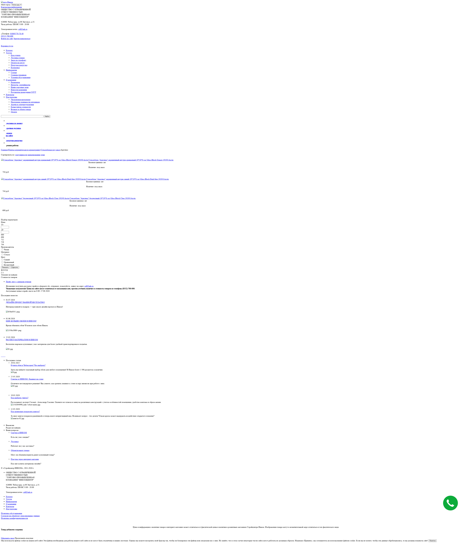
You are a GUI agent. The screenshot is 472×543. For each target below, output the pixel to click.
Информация (11, 70)
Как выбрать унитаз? (19, 398)
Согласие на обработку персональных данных (20, 516)
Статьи (14, 72)
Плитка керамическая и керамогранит (24, 150)
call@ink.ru (22, 29)
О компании (11, 80)
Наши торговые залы (20, 87)
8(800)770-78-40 (16, 33)
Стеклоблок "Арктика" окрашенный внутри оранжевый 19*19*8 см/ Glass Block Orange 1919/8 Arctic (131, 160)
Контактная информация (11, 7)
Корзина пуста (7, 46)
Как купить (15, 55)
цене (43, 155)
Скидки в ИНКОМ (19, 432)
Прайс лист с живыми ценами (18, 281)
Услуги (9, 53)
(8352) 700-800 (7, 36)
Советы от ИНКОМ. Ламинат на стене (27, 379)
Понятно (432, 541)
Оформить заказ (7, 538)
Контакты (10, 94)
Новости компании (19, 90)
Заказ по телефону (18, 60)
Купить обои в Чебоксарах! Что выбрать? (28, 365)
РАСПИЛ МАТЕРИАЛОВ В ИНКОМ (22, 340)
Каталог (9, 50)
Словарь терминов (18, 75)
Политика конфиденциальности (14, 518)
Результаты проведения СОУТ (23, 92)
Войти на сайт (7, 38)
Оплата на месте (18, 62)
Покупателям (11, 97)
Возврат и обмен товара (21, 109)
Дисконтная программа (20, 99)
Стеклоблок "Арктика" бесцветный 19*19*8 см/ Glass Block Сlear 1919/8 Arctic (103, 198)
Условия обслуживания (20, 77)
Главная (4, 150)
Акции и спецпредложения (22, 104)
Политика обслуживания (11, 513)
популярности (21, 155)
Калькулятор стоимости (21, 107)
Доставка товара (18, 58)
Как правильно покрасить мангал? (25, 411)
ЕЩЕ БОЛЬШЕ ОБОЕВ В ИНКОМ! (21, 321)
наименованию (34, 155)
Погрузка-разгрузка (19, 65)
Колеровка (15, 67)
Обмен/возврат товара (20, 450)
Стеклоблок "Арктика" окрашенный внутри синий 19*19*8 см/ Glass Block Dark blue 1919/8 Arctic (127, 179)
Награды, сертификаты (20, 85)
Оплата (14, 112)
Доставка (15, 441)
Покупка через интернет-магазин (25, 459)
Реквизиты (15, 82)
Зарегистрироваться (22, 38)
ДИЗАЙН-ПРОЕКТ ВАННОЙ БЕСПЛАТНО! (25, 302)
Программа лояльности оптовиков (25, 102)
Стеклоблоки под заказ (50, 150)
